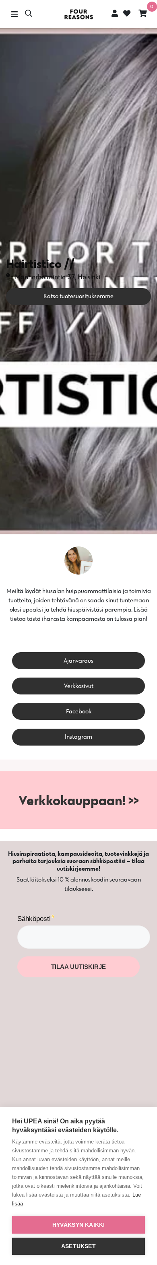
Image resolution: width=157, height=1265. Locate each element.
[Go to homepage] (78, 14)
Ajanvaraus (78, 660)
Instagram (78, 736)
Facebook (78, 711)
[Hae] (29, 14)
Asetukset (78, 1246)
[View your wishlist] (126, 14)
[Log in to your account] (115, 13)
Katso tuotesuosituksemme (78, 296)
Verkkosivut (78, 686)
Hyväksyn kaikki (78, 1225)
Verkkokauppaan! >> (79, 800)
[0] (142, 14)
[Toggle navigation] (14, 14)
